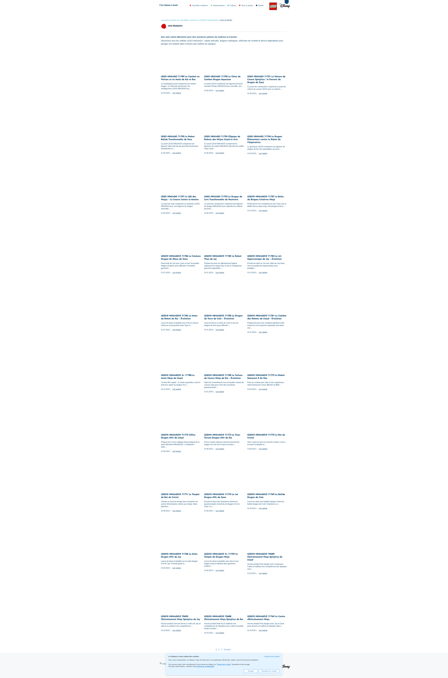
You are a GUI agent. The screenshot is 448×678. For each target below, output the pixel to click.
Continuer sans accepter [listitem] (272, 656)
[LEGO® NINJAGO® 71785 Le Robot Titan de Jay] (224, 241)
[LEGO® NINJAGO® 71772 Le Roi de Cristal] (267, 420)
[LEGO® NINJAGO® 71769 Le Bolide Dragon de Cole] (267, 479)
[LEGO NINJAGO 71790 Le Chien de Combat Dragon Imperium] (224, 61)
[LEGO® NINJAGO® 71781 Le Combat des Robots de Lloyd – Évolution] (267, 301)
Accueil (164, 20)
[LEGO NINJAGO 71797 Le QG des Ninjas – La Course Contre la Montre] (181, 181)
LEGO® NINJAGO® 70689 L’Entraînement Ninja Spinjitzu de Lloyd (264, 557)
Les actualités (271, 6)
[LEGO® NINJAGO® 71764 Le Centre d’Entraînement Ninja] (267, 601)
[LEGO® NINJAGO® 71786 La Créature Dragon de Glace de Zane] (181, 241)
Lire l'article (176, 93)
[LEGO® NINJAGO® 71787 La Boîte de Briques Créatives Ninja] (267, 181)
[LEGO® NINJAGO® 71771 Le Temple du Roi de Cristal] (181, 479)
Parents (261, 5)
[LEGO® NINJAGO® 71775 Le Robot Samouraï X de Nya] (267, 360)
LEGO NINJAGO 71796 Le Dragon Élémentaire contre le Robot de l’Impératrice (264, 140)
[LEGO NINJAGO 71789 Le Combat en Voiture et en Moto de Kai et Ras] (181, 61)
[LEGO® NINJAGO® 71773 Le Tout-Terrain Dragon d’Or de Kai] (224, 420)
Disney (279, 6)
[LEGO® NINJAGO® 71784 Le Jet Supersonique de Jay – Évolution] (267, 241)
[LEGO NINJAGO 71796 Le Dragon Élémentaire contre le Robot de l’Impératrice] (267, 121)
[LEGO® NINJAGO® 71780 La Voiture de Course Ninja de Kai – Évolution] (224, 360)
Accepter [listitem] (251, 671)
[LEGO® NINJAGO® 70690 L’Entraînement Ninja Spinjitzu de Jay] (181, 601)
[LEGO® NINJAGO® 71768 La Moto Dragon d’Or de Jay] (181, 539)
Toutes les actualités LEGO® (183, 20)
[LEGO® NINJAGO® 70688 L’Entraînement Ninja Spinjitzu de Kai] (224, 601)
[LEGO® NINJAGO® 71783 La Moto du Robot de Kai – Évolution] (181, 301)
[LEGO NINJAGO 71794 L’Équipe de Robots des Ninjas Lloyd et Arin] (224, 121)
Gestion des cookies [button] (224, 664)
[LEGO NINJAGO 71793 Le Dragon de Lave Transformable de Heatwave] (224, 181)
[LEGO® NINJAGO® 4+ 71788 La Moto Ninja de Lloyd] (181, 360)
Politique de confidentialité (205, 666)
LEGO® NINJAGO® (208, 20)
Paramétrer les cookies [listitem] (269, 671)
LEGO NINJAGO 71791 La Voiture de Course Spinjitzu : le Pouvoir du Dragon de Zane (266, 80)
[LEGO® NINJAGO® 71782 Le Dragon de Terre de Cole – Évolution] (224, 301)
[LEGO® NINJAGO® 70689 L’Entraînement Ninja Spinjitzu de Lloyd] (267, 539)
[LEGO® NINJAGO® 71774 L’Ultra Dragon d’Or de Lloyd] (181, 420)
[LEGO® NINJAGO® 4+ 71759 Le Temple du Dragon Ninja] (224, 539)
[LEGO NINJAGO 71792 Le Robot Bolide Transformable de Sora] (181, 121)
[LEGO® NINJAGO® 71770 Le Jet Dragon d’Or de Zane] (224, 479)
